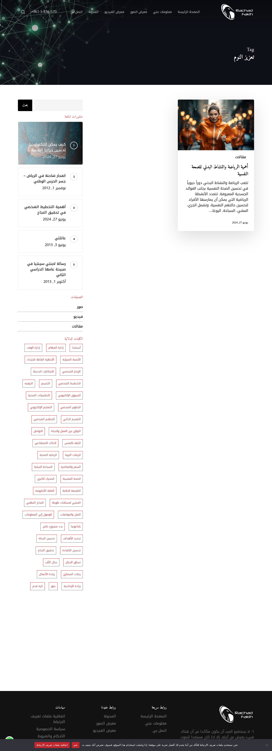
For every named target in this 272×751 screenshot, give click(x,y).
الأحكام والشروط (51, 736)
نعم (75, 744)
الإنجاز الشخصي (71, 371)
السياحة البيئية (43, 467)
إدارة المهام (56, 347)
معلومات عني (156, 723)
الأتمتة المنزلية (72, 359)
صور (80, 307)
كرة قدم (37, 586)
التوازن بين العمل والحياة (66, 431)
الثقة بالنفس (73, 443)
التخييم (45, 383)
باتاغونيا (76, 526)
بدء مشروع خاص (53, 526)
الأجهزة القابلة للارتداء (40, 359)
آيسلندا (76, 347)
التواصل (38, 431)
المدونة (110, 716)
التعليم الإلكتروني (41, 407)
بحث (25, 105)
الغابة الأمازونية (44, 490)
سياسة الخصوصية (50, 729)
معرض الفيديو (104, 730)
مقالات (240, 157)
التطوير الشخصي (70, 407)
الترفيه (29, 383)
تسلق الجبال (73, 562)
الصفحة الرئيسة (154, 716)
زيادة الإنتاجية (72, 586)
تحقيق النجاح (46, 550)
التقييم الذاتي (72, 419)
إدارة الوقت (33, 347)
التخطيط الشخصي (69, 383)
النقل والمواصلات (70, 514)
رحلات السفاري (72, 574)
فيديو (78, 316)
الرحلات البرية (73, 455)
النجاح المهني (35, 502)
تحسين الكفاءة (71, 550)
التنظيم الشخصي (44, 419)
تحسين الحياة (47, 538)
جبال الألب (51, 562)
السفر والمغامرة (71, 467)
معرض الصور (106, 723)
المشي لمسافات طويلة (66, 502)
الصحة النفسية (72, 479)
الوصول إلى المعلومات (38, 514)
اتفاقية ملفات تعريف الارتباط (48, 719)
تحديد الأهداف (72, 538)
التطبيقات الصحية (39, 395)
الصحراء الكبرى (45, 479)
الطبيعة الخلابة (72, 490)
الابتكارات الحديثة (43, 371)
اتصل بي (160, 730)
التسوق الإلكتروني (69, 395)
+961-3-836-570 (44, 12)
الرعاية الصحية (48, 455)
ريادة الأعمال (47, 574)
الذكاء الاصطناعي (45, 443)
